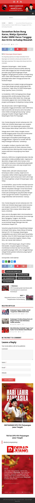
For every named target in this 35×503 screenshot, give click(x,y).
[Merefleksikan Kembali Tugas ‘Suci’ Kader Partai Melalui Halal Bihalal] (5, 330)
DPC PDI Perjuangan (9, 275)
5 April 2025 (14, 331)
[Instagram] (14, 2)
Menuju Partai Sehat (24, 278)
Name (4, 362)
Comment (5, 349)
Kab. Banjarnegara (9, 278)
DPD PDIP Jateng (23, 275)
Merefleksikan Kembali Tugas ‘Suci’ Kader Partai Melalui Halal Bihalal (21, 329)
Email (3, 367)
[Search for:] (17, 17)
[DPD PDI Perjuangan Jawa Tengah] (17, 10)
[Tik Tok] (21, 2)
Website (4, 373)
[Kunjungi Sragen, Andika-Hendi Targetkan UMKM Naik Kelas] (5, 312)
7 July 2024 (14, 324)
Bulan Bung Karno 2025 (13, 271)
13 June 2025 (6, 44)
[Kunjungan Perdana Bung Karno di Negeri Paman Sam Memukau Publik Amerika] (5, 321)
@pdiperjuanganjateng (10, 442)
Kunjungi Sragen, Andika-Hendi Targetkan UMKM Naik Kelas (20, 310)
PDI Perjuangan (8, 281)
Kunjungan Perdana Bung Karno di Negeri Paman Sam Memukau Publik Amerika (21, 320)
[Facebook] (17, 2)
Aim (13, 44)
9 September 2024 (16, 313)
